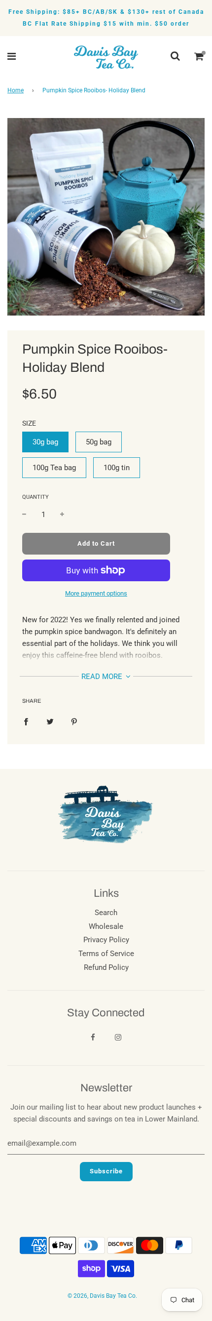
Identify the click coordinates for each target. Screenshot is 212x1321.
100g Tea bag (54, 467)
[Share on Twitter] (50, 721)
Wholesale (106, 926)
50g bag (98, 442)
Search (106, 912)
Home (15, 90)
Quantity (35, 497)
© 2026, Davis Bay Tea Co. (102, 1295)
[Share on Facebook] (26, 721)
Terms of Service (106, 953)
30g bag (45, 442)
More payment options (96, 593)
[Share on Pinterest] (74, 721)
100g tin (117, 467)
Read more (102, 676)
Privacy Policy (106, 939)
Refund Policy (106, 967)
